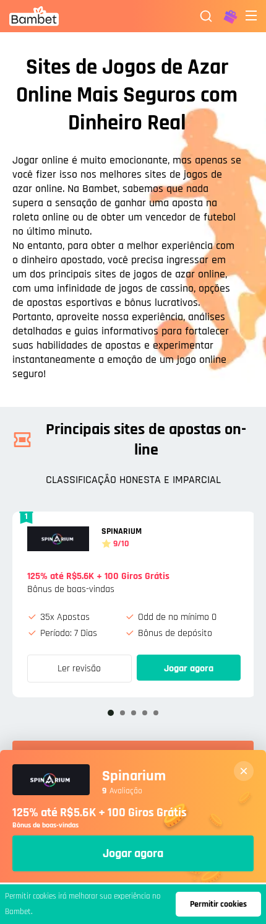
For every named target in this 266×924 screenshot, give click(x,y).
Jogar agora (188, 668)
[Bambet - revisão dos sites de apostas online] (34, 16)
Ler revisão (79, 668)
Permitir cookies (218, 904)
